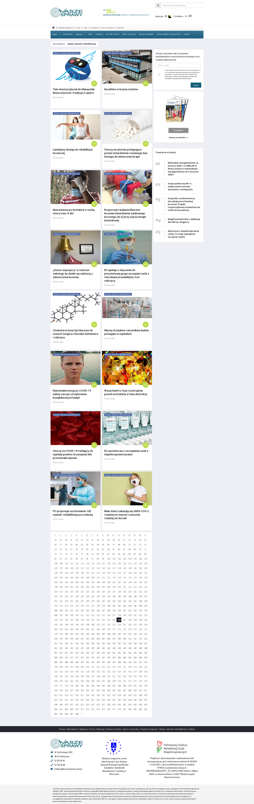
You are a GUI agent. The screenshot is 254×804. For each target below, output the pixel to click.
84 (119, 554)
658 (108, 704)
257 (82, 601)
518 (129, 667)
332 (98, 620)
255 (71, 601)
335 (114, 620)
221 (82, 591)
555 (135, 676)
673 (92, 709)
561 (71, 681)
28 (108, 540)
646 (140, 699)
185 (82, 582)
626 (129, 695)
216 (55, 591)
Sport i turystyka (129, 34)
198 (55, 587)
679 (124, 709)
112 (76, 563)
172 (108, 577)
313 (92, 615)
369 (103, 629)
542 (66, 676)
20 (66, 540)
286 (140, 605)
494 (98, 662)
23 (82, 540)
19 (61, 540)
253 (61, 601)
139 (124, 568)
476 (98, 657)
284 (129, 605)
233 (145, 591)
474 (87, 657)
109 (61, 563)
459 (103, 652)
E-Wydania (94, 28)
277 (92, 605)
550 (108, 676)
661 (124, 704)
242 (98, 596)
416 (66, 643)
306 (55, 615)
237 (71, 596)
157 (124, 572)
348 (87, 624)
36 (55, 544)
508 (76, 667)
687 (71, 714)
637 (92, 699)
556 (140, 676)
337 (124, 620)
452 (66, 652)
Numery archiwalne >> (178, 137)
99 (103, 558)
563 (82, 681)
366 (87, 629)
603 (103, 690)
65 (114, 549)
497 (114, 662)
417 (71, 643)
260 (98, 601)
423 (103, 643)
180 (55, 582)
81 (103, 554)
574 (140, 681)
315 (103, 615)
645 (135, 699)
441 (103, 648)
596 (66, 690)
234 (55, 596)
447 (135, 648)
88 (140, 554)
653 (82, 704)
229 (124, 591)
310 (76, 615)
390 (119, 634)
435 (71, 648)
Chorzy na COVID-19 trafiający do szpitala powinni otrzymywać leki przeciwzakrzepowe (73, 454)
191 (114, 582)
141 (135, 568)
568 (108, 681)
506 (66, 667)
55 (61, 549)
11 (113, 535)
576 (55, 685)
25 (92, 540)
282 (119, 605)
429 (135, 643)
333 (103, 620)
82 (108, 554)
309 (71, 615)
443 (114, 648)
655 (92, 704)
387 (103, 634)
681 (135, 709)
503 (145, 662)
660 (119, 704)
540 (55, 676)
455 (82, 652)
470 (66, 657)
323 (145, 615)
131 (82, 568)
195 (135, 582)
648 (55, 704)
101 (114, 558)
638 (98, 699)
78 (87, 554)
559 (61, 681)
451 (61, 652)
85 (124, 554)
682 (140, 709)
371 (114, 629)
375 (135, 629)
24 (87, 540)
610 (140, 690)
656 (98, 704)
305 (145, 610)
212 (129, 587)
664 (140, 704)
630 (55, 699)
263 (114, 601)
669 (71, 709)
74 (66, 554)
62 (98, 549)
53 (145, 544)
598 (76, 690)
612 (55, 695)
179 (145, 577)
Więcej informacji (172, 777)
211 (124, 587)
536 (129, 671)
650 (66, 704)
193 (124, 582)
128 (66, 568)
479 (114, 657)
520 (140, 667)
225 (103, 591)
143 (145, 568)
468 (55, 657)
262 (108, 601)
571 (124, 681)
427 (124, 643)
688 (76, 714)
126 (55, 568)
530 (98, 671)
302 (129, 610)
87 (135, 554)
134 (98, 568)
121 (124, 563)
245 (114, 596)
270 (55, 605)
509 (82, 667)
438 (87, 648)
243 (103, 596)
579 (71, 685)
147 (71, 572)
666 (55, 709)
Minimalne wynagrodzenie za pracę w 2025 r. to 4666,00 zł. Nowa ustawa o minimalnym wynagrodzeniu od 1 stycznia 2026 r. (183, 168)
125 (145, 563)
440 (98, 648)
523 (61, 671)
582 (87, 685)
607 (124, 690)
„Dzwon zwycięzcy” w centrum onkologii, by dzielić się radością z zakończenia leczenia (73, 274)
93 (71, 558)
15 (134, 535)
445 (124, 648)
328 (76, 620)
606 (119, 690)
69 (135, 549)
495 (103, 662)
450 (55, 652)
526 (76, 671)
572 (129, 681)
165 (71, 577)
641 (114, 699)
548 (98, 676)
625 (124, 695)
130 (76, 568)
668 (66, 709)
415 (61, 643)
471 (71, 657)
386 (98, 634)
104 (129, 558)
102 (119, 558)
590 (129, 685)
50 (129, 544)
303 (135, 610)
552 (119, 676)
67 (124, 549)
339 (135, 620)
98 (98, 558)
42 (87, 544)
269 (145, 601)
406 (108, 638)
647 (145, 699)
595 (61, 690)
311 (82, 615)
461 (114, 652)
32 (129, 540)
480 (119, 657)
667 (61, 709)
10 (108, 535)
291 (71, 610)
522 (55, 671)
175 (124, 577)
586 (108, 685)
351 (103, 624)
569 (114, 681)
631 (61, 699)
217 (61, 591)
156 (119, 572)
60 (87, 549)
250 (140, 596)
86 (129, 554)
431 (145, 643)
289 (61, 610)
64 (108, 549)
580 (76, 685)
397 (61, 638)
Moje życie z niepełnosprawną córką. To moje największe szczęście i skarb (183, 233)
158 (129, 572)
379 (61, 634)
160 (140, 572)
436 (76, 648)
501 (135, 662)
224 (98, 591)
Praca (90, 34)
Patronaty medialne (65, 28)
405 (103, 638)
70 (140, 549)
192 (119, 582)
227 (114, 591)
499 (124, 662)
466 (140, 652)
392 (129, 634)
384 (87, 634)
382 (76, 634)
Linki (85, 28)
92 (66, 558)
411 (135, 638)
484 (140, 657)
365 (82, 629)
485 (145, 657)
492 (87, 662)
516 (119, 667)
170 (98, 577)
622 (108, 695)
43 (92, 544)
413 (145, 638)
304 (140, 610)
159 (135, 572)
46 (108, 544)
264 (119, 601)
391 (124, 634)
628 (140, 695)
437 (82, 648)
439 (92, 648)
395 (145, 634)
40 (77, 544)
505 (61, 667)
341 (145, 620)
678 (119, 709)
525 (71, 671)
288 (55, 610)
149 (82, 572)
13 (124, 535)
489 (71, 662)
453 (71, 652)
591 (135, 685)
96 (87, 558)
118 (108, 563)
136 (108, 568)
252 (55, 601)
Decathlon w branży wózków (121, 89)
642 (119, 699)
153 (103, 572)
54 (55, 549)
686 (66, 714)
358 (140, 624)
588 (119, 685)
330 (87, 620)
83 (114, 554)
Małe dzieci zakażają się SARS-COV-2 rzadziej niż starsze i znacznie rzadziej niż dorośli (126, 515)
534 (119, 671)
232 (140, 591)
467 (145, 652)
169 (92, 577)
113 (82, 563)
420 (87, 643)
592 (140, 685)
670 (76, 709)
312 (87, 615)
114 (87, 563)
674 (98, 709)
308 (66, 615)
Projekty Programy (146, 34)
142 (140, 568)
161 (145, 572)
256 (76, 601)
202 (76, 587)
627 (135, 695)
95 (82, 558)
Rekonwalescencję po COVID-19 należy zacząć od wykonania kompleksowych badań (72, 394)
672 (87, 709)
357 (135, 624)
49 (124, 544)
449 (145, 648)
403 (92, 638)
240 (87, 596)
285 (135, 605)
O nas (78, 28)
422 (98, 643)
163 (61, 577)
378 (55, 634)
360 (55, 629)
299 (114, 610)
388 (108, 634)
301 (124, 610)
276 (87, 605)
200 (66, 587)
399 (71, 638)
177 (135, 577)
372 (119, 629)
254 (66, 601)
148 (76, 572)
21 (71, 540)
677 (114, 709)
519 (135, 667)
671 (82, 709)
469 (61, 657)
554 (129, 676)
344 (66, 624)
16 (140, 535)
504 (55, 667)
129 (71, 568)
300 (119, 610)
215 (145, 587)
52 (140, 544)
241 (92, 596)
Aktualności (68, 34)
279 (103, 605)
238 (76, 596)
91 (61, 558)
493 (92, 662)
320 (129, 615)
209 (114, 587)
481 (124, 657)
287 (145, 605)
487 (61, 662)
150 (87, 572)
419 (82, 643)
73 (61, 554)
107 (145, 558)
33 (135, 540)
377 (145, 629)
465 (135, 652)
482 (129, 657)
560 (66, 681)
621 (103, 695)
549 (103, 676)
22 (77, 540)
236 (66, 596)
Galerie (187, 34)
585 (103, 685)
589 (124, 685)
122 (129, 563)
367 (92, 629)
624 (119, 695)
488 (66, 662)
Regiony (79, 34)
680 (129, 709)
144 (55, 572)
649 (61, 704)
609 (135, 690)
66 (119, 549)
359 (145, 624)
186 (87, 582)
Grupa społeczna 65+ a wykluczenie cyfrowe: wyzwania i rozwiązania (180, 186)
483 (135, 657)
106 (140, 558)
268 (140, 601)
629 (145, 695)
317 (114, 615)
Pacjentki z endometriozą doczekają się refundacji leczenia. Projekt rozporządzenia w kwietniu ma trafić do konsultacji (184, 204)
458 (98, 652)
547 (92, 676)
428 (129, 643)
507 (71, 667)
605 (114, 690)
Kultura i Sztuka (112, 34)
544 (76, 676)
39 (71, 544)
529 (92, 671)
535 (124, 671)
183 (71, 582)
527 (82, 671)
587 (114, 685)
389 (114, 634)
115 (92, 563)
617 (82, 695)
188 (98, 582)
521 (145, 667)
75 (71, 554)
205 (92, 587)
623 (114, 695)
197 (145, 582)
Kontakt (120, 28)
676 (108, 709)
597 (71, 690)
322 (140, 615)
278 (98, 605)
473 (82, 657)
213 (135, 587)
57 (71, 549)
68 (129, 549)
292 (76, 610)
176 (129, 577)
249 (135, 596)
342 (55, 624)
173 (114, 577)
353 (114, 624)
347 (82, 624)
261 (103, 601)
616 (76, 695)
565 (92, 681)
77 (82, 554)
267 (135, 601)
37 (61, 544)
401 (82, 638)
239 (82, 596)
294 (87, 610)
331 (92, 620)
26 (98, 540)
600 (87, 690)
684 (55, 714)
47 (114, 544)
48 (119, 544)
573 (135, 681)
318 (119, 615)
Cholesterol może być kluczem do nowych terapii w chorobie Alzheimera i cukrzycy (75, 334)
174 (119, 577)
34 (140, 540)
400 (76, 638)
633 (71, 699)
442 (108, 648)
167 (82, 577)
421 (92, 643)
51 (135, 544)
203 (82, 587)
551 (114, 676)
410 (129, 638)
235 (61, 596)
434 (66, 648)
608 (129, 690)
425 (114, 643)
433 (61, 648)
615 (71, 695)
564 (87, 681)
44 (98, 544)
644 (129, 699)
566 (98, 681)
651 (71, 704)
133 (92, 568)
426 (119, 643)
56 (66, 549)
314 (98, 615)
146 (66, 572)
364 (76, 629)
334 (108, 620)
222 (87, 591)
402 (87, 638)
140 (129, 568)
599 (82, 690)
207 (103, 587)
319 (124, 615)
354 (119, 624)
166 (76, 577)
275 (82, 605)
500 (129, 662)
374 (129, 629)
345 (71, 624)
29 (114, 540)
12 (119, 535)
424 (108, 643)
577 (61, 685)
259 (92, 601)
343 (61, 624)
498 (119, 662)
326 (66, 620)
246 (119, 596)
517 (124, 667)
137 (114, 568)
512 (98, 667)
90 (55, 558)
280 (108, 605)
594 (55, 690)
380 (66, 634)
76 (77, 554)
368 (98, 629)
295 (92, 610)
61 (92, 549)
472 (76, 657)
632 (66, 699)
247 (124, 596)
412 (140, 638)
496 (108, 662)
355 (124, 624)
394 (140, 634)
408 (119, 638)
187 (92, 582)
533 (114, 671)
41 (82, 544)
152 (98, 572)
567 (103, 681)
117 (103, 563)
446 (129, 648)
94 (77, 558)
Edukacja (99, 34)
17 (145, 535)
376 (140, 629)
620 (98, 695)
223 (92, 591)
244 (108, 596)
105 (135, 558)
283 (124, 605)
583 (92, 685)
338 (129, 620)
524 (66, 671)
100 (108, 558)
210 (119, 587)
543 (71, 676)
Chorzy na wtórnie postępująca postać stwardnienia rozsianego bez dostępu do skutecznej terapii (125, 153)
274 (76, 605)
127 (61, 568)
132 (87, 568)
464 (129, 652)
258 (87, 601)
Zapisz (196, 85)
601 (92, 690)
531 (103, 671)
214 (140, 587)
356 (129, 624)
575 (145, 681)
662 (129, 704)
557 (145, 676)
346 (76, 624)
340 (140, 620)
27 (103, 540)
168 (87, 577)
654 (87, 704)
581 (82, 685)
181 (61, 582)
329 (82, 620)
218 (66, 591)
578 (66, 685)
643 (124, 699)
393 (135, 634)
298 (108, 610)
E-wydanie (178, 130)
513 (103, 667)
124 (140, 563)
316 (108, 615)
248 (129, 596)
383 (82, 634)
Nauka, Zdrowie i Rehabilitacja (169, 34)
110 (66, 563)
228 (119, 591)
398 (66, 638)
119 (114, 563)
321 (135, 615)
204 (87, 587)
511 (92, 667)
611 (145, 690)
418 (76, 643)
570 (119, 681)
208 (108, 587)
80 (98, 554)
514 (108, 667)
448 (140, 648)
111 (71, 563)
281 (114, 605)
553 (124, 676)
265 (124, 601)
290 (66, 610)
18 (55, 540)
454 (76, 652)
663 (135, 704)
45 (103, 544)
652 (76, 704)
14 (129, 535)
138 (119, 568)
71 (145, 549)
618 (87, 695)
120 (119, 563)
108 (55, 563)
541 (61, 676)
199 (61, 587)
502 (140, 662)
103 (124, 558)
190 (108, 582)
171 (103, 577)
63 (103, 549)
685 (61, 714)
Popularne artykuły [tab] (166, 152)
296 (98, 610)
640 (108, 699)
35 (145, 540)
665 (145, 704)
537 (135, 671)
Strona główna (59, 44)
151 (92, 572)
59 (82, 549)
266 (129, 601)
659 (114, 704)
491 (82, 662)
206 (98, 587)
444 (119, 648)
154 (108, 572)
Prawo (54, 34)
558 (55, 681)
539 (145, 671)
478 (108, 657)
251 (145, 596)
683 (145, 709)
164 (66, 577)
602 (98, 690)
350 (98, 624)
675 (103, 709)
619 (92, 695)
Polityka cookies (107, 28)
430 (140, 643)
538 (140, 671)
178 (140, 577)
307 (61, 615)
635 (82, 699)
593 (145, 685)
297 (103, 610)
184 (76, 582)
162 (55, 577)
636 (87, 699)
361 (61, 629)
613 (61, 695)
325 (61, 620)
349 (92, 624)
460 (108, 652)
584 (98, 685)
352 (108, 624)
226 (108, 591)
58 (77, 549)
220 (76, 591)
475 (92, 657)
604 (108, 690)
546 (87, 676)
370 (108, 629)
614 (66, 695)
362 (66, 629)
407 (114, 638)
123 (135, 563)
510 (87, 667)
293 (82, 610)
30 (119, 540)
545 (82, 676)
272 (66, 605)
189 (103, 582)
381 (71, 634)
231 (135, 591)
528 (87, 671)
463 (124, 652)
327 (71, 620)
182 (66, 582)
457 (92, 652)
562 (76, 681)
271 (61, 605)
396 (55, 638)
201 (71, 587)
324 (55, 620)
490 (76, 662)
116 (98, 563)
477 (103, 657)
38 (66, 544)
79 (92, 554)
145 (61, 572)
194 (129, 582)
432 (55, 648)
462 (119, 652)
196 (140, 582)
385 (92, 634)
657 (103, 704)
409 (124, 638)
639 (103, 699)
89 (145, 554)
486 (55, 662)
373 (124, 629)
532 (108, 671)
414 (55, 643)
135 (103, 568)
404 (98, 638)
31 (124, 540)
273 (71, 605)
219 (71, 591)
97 (92, 558)
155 (114, 572)
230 (129, 591)
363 (71, 629)
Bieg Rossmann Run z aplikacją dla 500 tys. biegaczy (184, 220)
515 (114, 667)
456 (87, 652)
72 (55, 554)
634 (76, 699)
